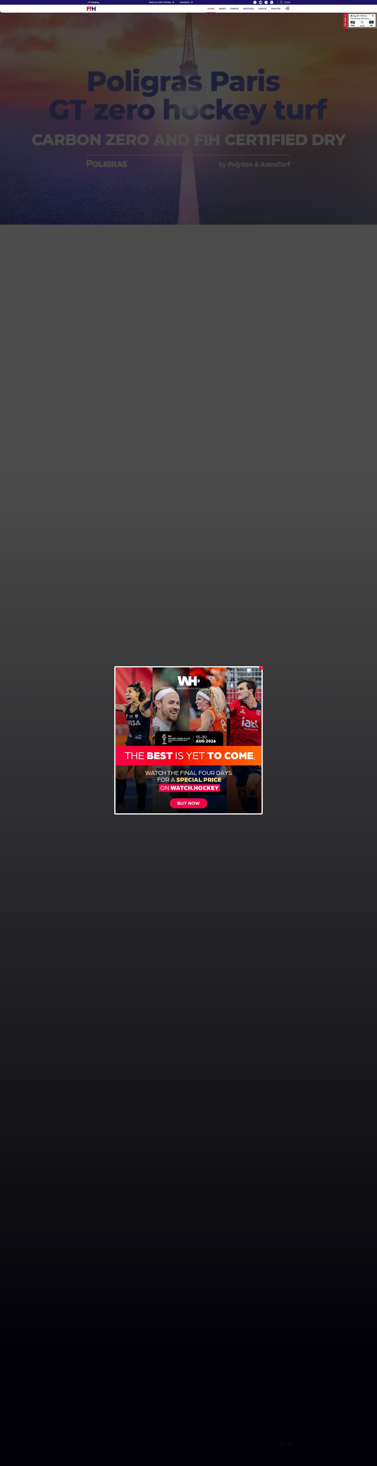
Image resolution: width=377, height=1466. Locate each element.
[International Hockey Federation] (101, 8)
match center (362, 20)
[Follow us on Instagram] (271, 2)
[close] (261, 667)
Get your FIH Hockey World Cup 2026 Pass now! (136, 2)
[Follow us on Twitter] (266, 2)
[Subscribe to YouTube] (260, 2)
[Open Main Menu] (287, 8)
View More (345, 21)
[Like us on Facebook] (255, 2)
